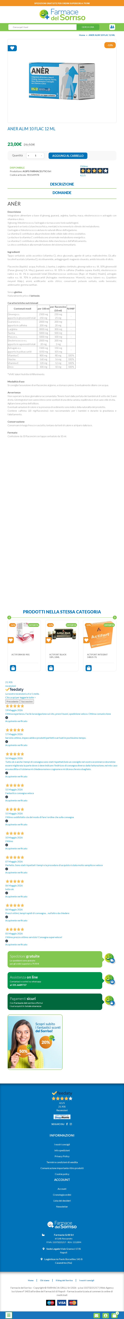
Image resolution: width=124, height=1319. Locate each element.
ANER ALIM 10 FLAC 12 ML (102, 35)
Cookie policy (62, 1174)
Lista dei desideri (62, 1200)
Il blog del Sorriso (64, 1280)
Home (82, 35)
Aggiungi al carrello (68, 155)
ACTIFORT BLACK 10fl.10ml (57, 656)
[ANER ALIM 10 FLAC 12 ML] (62, 81)
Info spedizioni (62, 1150)
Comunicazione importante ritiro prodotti (62, 1168)
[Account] (106, 1316)
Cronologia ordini (62, 1194)
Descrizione (62, 184)
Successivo (27, 701)
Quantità (17, 155)
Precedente (12, 701)
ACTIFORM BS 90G (20, 654)
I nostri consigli (62, 1144)
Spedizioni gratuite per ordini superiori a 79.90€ (62, 3)
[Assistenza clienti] (112, 27)
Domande (62, 192)
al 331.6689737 (18, 984)
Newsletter (62, 1206)
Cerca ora (88, 27)
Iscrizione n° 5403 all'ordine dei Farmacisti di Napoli (38, 1291)
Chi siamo (44, 1280)
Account (62, 1188)
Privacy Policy (62, 1156)
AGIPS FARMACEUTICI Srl (37, 171)
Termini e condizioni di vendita (62, 1162)
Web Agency (107, 1287)
